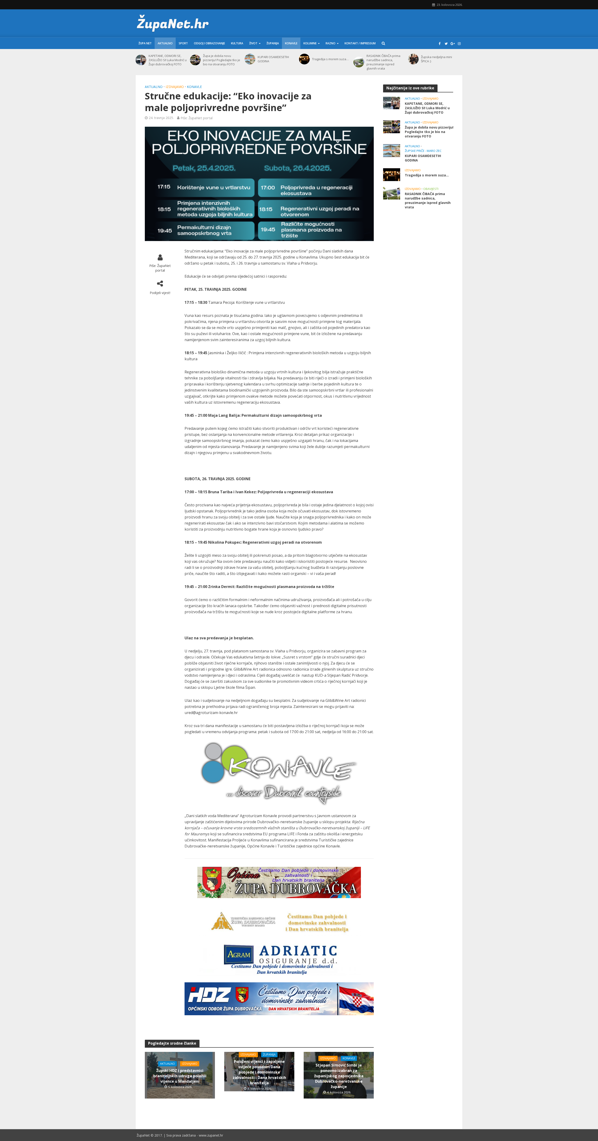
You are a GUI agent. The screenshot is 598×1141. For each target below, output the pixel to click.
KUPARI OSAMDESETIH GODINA (273, 59)
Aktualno (165, 43)
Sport (183, 43)
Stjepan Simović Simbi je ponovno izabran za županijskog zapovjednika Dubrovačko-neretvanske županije (338, 1076)
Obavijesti (430, 189)
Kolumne (310, 43)
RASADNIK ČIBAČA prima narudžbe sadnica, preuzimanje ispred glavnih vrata (383, 62)
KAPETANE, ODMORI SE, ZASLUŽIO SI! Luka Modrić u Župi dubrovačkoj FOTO (168, 60)
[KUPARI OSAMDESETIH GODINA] (250, 59)
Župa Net (145, 43)
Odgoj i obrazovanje (209, 43)
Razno (330, 43)
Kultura (237, 43)
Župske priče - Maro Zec (423, 151)
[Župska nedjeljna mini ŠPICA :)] (413, 59)
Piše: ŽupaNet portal (197, 118)
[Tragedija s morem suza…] (304, 59)
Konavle (291, 43)
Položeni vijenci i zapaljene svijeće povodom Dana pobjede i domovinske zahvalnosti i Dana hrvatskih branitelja (259, 1072)
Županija (273, 43)
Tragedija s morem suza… (330, 59)
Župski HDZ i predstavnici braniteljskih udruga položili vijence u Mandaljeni (179, 1076)
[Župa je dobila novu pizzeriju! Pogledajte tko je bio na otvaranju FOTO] (195, 60)
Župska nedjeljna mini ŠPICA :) (436, 59)
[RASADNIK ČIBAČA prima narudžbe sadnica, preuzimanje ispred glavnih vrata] (358, 62)
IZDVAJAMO (175, 86)
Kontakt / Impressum (360, 43)
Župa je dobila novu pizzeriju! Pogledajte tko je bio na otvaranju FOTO (221, 60)
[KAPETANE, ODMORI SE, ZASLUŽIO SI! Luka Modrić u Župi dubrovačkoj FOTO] (140, 60)
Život (253, 43)
